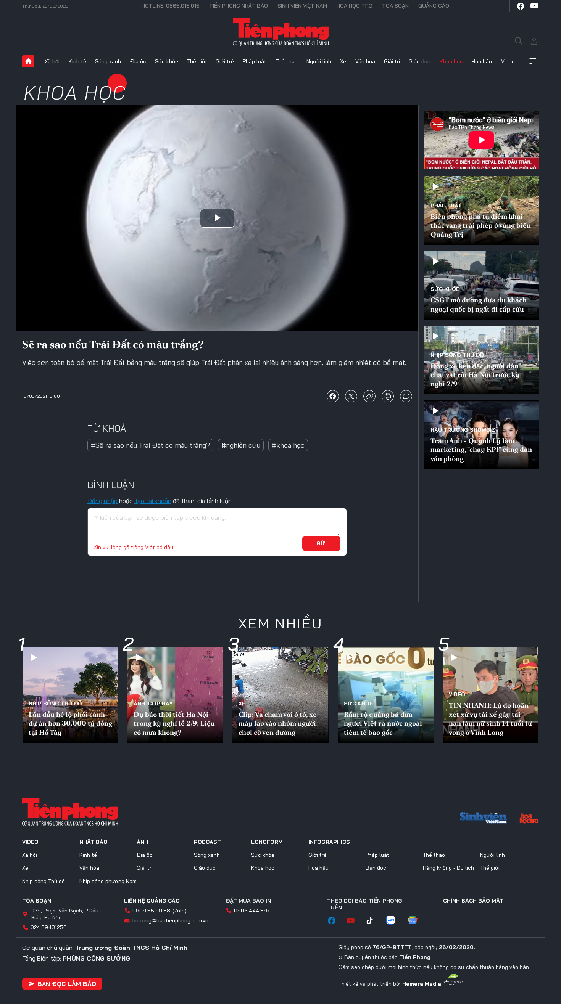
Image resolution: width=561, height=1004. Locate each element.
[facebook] (520, 6)
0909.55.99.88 (151, 910)
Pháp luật (254, 61)
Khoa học (451, 61)
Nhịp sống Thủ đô (457, 355)
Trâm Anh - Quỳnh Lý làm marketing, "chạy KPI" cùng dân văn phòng (481, 449)
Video (508, 61)
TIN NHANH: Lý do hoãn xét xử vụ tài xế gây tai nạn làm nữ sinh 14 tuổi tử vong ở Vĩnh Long (490, 718)
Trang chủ (28, 61)
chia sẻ (333, 396)
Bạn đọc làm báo (66, 984)
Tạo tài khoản (152, 500)
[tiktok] (373, 920)
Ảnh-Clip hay (153, 703)
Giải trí (392, 61)
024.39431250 (49, 927)
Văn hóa (365, 61)
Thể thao (287, 61)
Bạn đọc (376, 867)
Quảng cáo (433, 5)
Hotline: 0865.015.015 (171, 5)
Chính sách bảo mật (473, 900)
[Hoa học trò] (529, 819)
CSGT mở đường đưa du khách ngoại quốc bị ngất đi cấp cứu (478, 304)
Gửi (321, 543)
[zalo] (394, 921)
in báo (388, 396)
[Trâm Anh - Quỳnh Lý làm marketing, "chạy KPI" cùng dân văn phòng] (481, 434)
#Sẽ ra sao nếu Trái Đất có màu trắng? (150, 445)
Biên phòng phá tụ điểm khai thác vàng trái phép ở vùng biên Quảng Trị (480, 225)
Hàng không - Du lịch (448, 867)
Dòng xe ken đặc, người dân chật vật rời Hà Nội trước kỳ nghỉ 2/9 (474, 374)
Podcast (207, 842)
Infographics (329, 842)
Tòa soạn (395, 5)
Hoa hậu (482, 61)
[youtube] (534, 6)
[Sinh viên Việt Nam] (483, 819)
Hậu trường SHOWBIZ (462, 429)
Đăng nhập (102, 500)
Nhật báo (93, 842)
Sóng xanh (108, 61)
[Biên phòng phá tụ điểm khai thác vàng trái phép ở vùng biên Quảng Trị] (481, 210)
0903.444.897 (252, 910)
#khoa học (288, 445)
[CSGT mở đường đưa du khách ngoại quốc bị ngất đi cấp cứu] (481, 285)
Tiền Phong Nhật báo (238, 5)
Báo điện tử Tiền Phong (281, 32)
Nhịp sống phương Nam (108, 881)
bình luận (406, 396)
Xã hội (52, 61)
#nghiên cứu (240, 445)
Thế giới (196, 61)
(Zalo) (179, 910)
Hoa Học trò (354, 5)
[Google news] (416, 921)
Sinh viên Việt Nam (302, 5)
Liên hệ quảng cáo (152, 900)
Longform (267, 842)
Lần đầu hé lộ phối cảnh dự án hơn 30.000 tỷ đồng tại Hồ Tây (70, 723)
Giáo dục (419, 61)
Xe (343, 61)
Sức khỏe (166, 61)
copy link (369, 396)
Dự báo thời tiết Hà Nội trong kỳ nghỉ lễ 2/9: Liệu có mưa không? (174, 723)
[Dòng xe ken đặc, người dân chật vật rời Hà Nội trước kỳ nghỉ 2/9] (481, 360)
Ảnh (142, 842)
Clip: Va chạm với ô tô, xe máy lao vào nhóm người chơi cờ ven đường (278, 723)
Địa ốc (138, 61)
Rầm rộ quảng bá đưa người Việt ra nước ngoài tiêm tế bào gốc (383, 723)
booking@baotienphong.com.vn (170, 920)
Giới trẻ (225, 61)
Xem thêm (533, 61)
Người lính (318, 61)
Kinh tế (77, 61)
